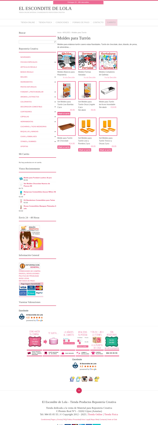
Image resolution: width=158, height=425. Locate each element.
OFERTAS (24, 146)
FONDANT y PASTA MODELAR (31, 92)
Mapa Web (95, 419)
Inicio (59, 32)
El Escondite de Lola (45, 8)
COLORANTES (26, 102)
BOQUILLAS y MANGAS (29, 131)
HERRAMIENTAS (26, 122)
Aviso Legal (85, 419)
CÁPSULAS (24, 117)
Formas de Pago (81, 22)
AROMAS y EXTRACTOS (29, 97)
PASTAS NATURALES (28, 87)
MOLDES (66, 32)
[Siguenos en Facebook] (72, 381)
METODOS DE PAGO (27, 281)
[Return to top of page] (79, 390)
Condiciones (62, 22)
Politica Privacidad (74, 419)
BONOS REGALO (26, 72)
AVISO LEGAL (24, 278)
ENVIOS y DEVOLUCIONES (29, 273)
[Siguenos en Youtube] (91, 381)
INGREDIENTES (26, 82)
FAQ (64, 419)
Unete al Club (112, 419)
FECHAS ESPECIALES (28, 62)
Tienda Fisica (45, 22)
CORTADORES (26, 112)
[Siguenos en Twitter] (78, 381)
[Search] (54, 41)
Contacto (98, 22)
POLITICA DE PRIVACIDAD (29, 276)
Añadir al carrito (64, 113)
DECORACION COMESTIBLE (31, 107)
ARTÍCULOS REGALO (28, 67)
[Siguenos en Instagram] (84, 381)
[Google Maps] (97, 381)
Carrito (111, 22)
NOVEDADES (25, 57)
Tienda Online (28, 22)
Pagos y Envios (56, 419)
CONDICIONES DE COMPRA (29, 271)
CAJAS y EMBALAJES (28, 136)
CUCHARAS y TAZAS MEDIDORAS (33, 126)
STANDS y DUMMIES (28, 141)
